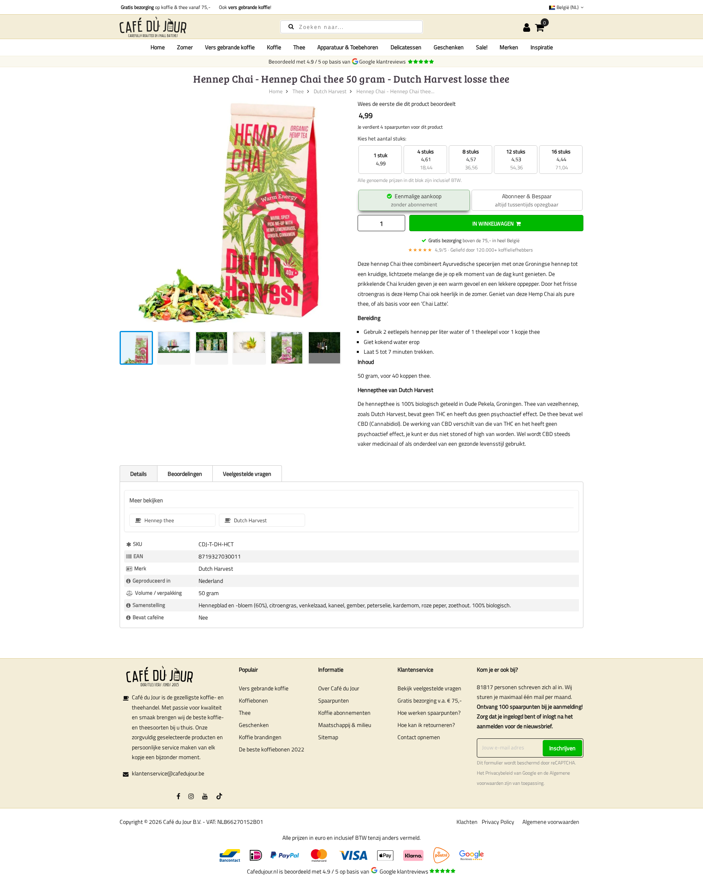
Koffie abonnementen (344, 712)
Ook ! (243, 7)
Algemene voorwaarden (550, 821)
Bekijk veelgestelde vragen (429, 688)
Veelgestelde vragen (247, 473)
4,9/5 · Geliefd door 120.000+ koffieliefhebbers (470, 250)
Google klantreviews (384, 61)
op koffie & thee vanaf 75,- (165, 7)
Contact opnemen (418, 737)
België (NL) (567, 7)
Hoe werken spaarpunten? (429, 712)
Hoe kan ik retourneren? (426, 724)
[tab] (138, 473)
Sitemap (328, 737)
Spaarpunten (333, 700)
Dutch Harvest (330, 91)
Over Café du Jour (338, 688)
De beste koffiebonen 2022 (271, 749)
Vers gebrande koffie (263, 688)
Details (138, 473)
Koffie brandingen (260, 737)
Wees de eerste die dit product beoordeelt (407, 103)
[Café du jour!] (193, 26)
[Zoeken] (291, 26)
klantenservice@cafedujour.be (168, 773)
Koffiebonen (253, 700)
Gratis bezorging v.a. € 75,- (429, 700)
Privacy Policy (498, 821)
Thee (298, 91)
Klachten (467, 821)
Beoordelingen (185, 473)
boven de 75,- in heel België (474, 240)
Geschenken (254, 724)
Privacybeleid (499, 773)
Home (158, 47)
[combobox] (351, 26)
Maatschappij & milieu (344, 724)
